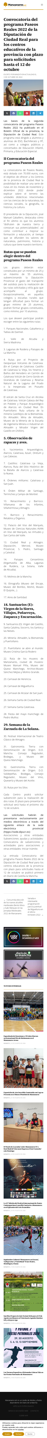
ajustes (21, 1429)
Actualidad (29, 74)
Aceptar (7, 1434)
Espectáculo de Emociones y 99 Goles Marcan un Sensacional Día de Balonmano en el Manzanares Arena (21, 1038)
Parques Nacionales (17, 328)
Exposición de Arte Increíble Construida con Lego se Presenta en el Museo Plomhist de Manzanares (23, 1094)
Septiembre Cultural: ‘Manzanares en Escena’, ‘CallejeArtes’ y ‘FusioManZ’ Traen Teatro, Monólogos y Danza (21, 1262)
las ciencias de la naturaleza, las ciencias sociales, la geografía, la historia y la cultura (23, 204)
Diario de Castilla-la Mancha (22, 876)
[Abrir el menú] (41, 4)
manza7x (18, 74)
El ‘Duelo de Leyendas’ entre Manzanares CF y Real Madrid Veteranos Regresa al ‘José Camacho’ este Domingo (22, 1149)
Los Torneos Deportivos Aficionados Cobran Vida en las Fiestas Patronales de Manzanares (23, 1373)
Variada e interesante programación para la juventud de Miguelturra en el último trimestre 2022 (35, 906)
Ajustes (29, 1434)
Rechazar (19, 1434)
